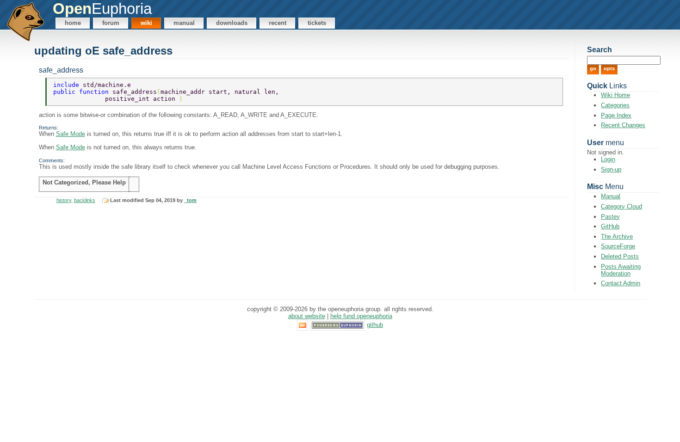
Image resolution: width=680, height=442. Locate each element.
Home (73, 22)
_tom (190, 200)
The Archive (617, 236)
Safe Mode (70, 133)
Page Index (616, 115)
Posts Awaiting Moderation (621, 270)
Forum (110, 22)
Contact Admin (620, 283)
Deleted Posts (620, 256)
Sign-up (611, 169)
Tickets (317, 22)
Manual (184, 22)
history (63, 200)
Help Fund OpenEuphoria (361, 316)
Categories (615, 105)
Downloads (231, 22)
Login (608, 159)
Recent (277, 22)
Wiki (146, 22)
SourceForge (618, 246)
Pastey (610, 216)
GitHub (610, 226)
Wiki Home (615, 95)
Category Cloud (621, 206)
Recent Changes (623, 125)
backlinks (84, 200)
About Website (306, 316)
